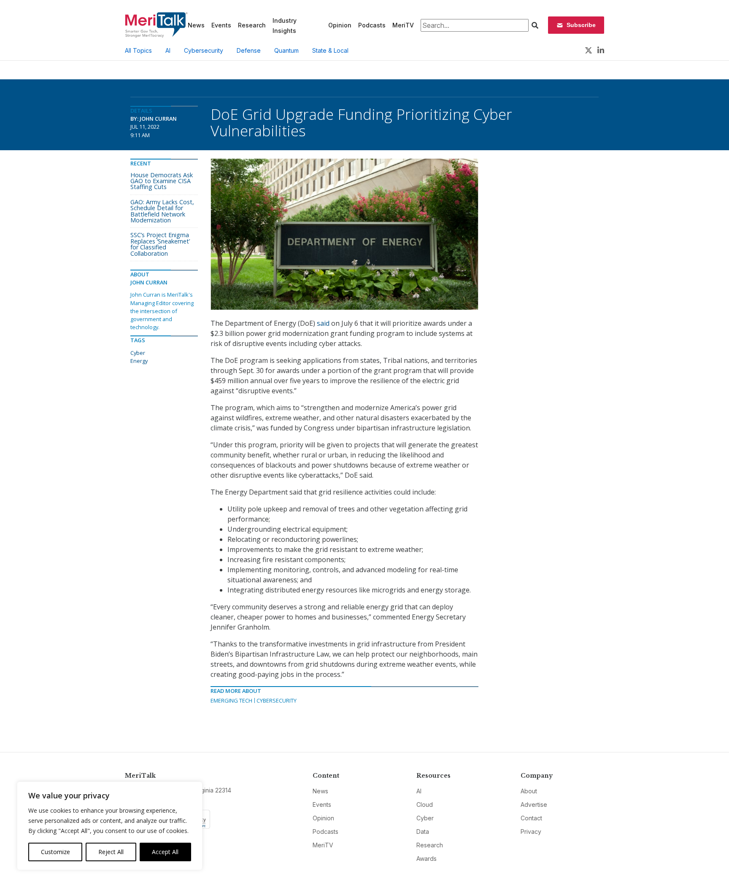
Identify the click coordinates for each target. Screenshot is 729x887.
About (529, 791)
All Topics (138, 50)
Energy (139, 361)
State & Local (330, 50)
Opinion (339, 25)
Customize (55, 852)
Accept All (165, 852)
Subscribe (581, 25)
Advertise (534, 804)
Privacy (531, 831)
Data (422, 831)
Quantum (286, 50)
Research (252, 25)
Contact (531, 818)
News (196, 25)
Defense (249, 50)
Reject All (111, 852)
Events (221, 25)
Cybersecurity (203, 50)
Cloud (424, 804)
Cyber (137, 353)
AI (167, 50)
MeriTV (403, 25)
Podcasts (372, 25)
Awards (426, 858)
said (323, 323)
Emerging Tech (231, 700)
